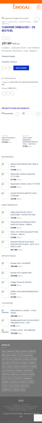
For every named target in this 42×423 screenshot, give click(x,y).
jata (3, 367)
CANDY (14, 355)
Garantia (31, 408)
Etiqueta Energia (8, 56)
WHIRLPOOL (6, 390)
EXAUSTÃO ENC (25, 22)
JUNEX (9, 367)
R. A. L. (31, 410)
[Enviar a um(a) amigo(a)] (12, 93)
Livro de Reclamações (18, 410)
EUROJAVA (17, 359)
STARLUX (22, 382)
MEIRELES (19, 371)
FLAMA (26, 359)
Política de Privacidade (16, 408)
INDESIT (33, 363)
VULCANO (24, 386)
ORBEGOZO (12, 88)
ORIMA (24, 374)
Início (4, 22)
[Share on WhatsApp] (4, 93)
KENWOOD (26, 367)
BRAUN (32, 351)
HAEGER (33, 359)
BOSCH (25, 351)
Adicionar (21, 68)
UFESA (17, 386)
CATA (21, 355)
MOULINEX (28, 371)
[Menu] (3, 7)
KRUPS (34, 367)
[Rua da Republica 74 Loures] (15, 1)
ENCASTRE (13, 22)
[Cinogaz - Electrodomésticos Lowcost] (21, 8)
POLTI (4, 378)
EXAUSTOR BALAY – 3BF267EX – (9, 139)
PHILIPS (31, 374)
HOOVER (5, 363)
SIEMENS (5, 382)
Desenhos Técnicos (9, 62)
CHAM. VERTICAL (16, 82)
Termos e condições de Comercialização (21, 406)
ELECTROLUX (7, 359)
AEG (3, 351)
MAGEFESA (10, 371)
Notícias (16, 405)
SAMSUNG (27, 378)
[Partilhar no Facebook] (8, 93)
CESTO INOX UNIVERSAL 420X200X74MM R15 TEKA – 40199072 (30, 141)
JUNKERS (17, 367)
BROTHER (5, 355)
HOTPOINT (15, 363)
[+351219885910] (26, 1)
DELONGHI (28, 355)
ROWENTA (18, 378)
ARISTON (11, 351)
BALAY (18, 351)
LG (3, 371)
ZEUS (23, 390)
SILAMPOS (13, 382)
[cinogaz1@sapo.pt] (19, 1)
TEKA (11, 386)
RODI (11, 378)
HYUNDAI (24, 363)
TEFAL (4, 386)
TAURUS (31, 382)
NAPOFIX (5, 374)
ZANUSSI (16, 390)
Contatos (25, 405)
